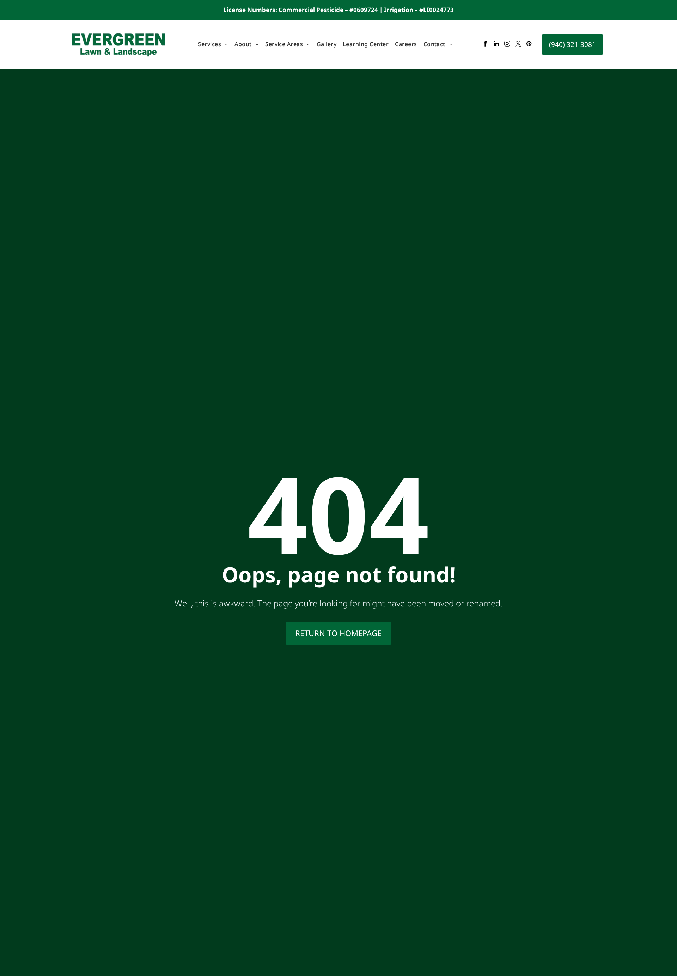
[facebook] (485, 44)
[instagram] (507, 44)
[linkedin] (496, 44)
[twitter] (518, 44)
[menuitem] (213, 44)
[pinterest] (529, 44)
